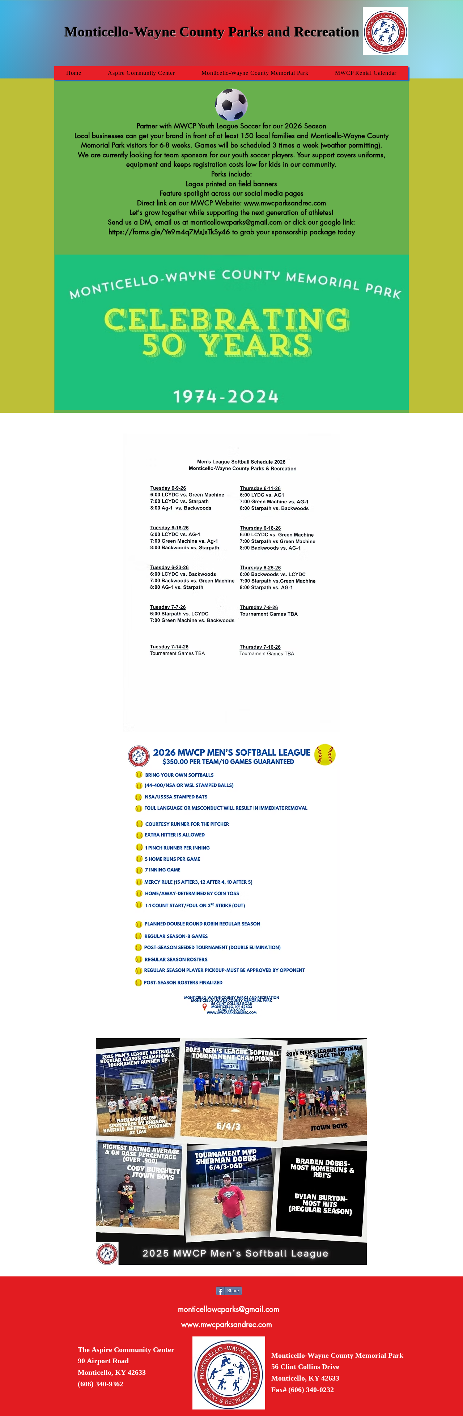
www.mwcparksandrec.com (285, 203)
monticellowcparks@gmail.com (236, 222)
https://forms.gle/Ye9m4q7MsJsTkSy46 (169, 231)
